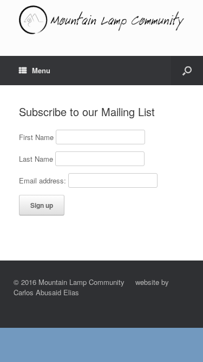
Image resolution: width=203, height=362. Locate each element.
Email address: (43, 180)
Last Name (36, 159)
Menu (41, 70)
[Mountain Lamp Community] (101, 19)
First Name (36, 137)
